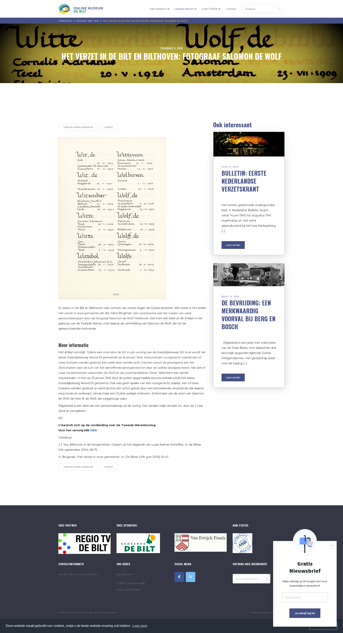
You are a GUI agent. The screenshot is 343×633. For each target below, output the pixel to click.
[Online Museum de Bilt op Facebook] (179, 577)
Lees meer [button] (139, 625)
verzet (108, 127)
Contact (230, 8)
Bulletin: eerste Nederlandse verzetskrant (244, 181)
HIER (93, 430)
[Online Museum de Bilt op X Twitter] (190, 577)
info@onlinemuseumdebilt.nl (78, 574)
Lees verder (233, 245)
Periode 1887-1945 (87, 21)
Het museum (158, 8)
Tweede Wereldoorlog (78, 127)
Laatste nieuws (184, 8)
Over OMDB (209, 8)
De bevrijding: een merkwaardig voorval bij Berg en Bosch (249, 314)
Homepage (65, 21)
